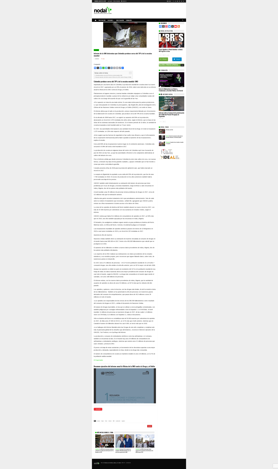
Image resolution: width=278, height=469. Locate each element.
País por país (102, 20)
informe (110, 420)
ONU (113, 420)
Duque (102, 420)
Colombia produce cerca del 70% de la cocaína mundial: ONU (108, 75)
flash (106, 420)
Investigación (120, 20)
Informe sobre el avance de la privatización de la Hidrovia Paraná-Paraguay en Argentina (171, 114)
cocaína (98, 420)
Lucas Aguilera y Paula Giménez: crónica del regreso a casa (171, 50)
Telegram (178, 59)
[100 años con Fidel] (162, 149)
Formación (129, 20)
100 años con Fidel (169, 148)
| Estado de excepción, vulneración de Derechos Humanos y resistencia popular (174, 154)
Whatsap (164, 59)
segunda (123, 420)
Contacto (124, 1)
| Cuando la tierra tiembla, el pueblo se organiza (174, 161)
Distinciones (117, 1)
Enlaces (110, 1)
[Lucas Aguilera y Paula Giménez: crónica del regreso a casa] (171, 40)
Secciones (110, 20)
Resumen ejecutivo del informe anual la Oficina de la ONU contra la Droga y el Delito (113, 77)
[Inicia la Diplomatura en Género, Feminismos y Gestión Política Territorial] (171, 79)
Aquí (182, 65)
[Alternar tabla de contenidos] (129, 73)
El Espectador (98, 360)
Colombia (96, 50)
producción (118, 420)
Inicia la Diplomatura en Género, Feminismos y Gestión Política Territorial (171, 90)
